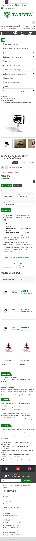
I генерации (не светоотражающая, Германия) (8, 196)
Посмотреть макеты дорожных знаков (16, 257)
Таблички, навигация (12, 65)
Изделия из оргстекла (13, 57)
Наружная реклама (12, 44)
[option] (18, 120)
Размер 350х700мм (15, 310)
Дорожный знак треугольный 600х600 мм (8, 361)
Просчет (18, 185)
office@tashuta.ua (15, 527)
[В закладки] (2, 167)
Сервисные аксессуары (13, 70)
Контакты (7, 496)
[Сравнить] (6, 167)
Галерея (7, 503)
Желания (30, 34)
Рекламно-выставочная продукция (17, 48)
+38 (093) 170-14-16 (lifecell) (27, 29)
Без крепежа (23, 196)
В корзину (7, 185)
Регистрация (8, 513)
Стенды (8, 61)
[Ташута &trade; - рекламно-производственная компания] (18, 15)
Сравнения (21, 34)
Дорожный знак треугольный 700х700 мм (26, 361)
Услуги (7, 87)
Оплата (7, 499)
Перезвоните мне (9, 8)
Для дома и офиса (11, 53)
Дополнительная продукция (15, 91)
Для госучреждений (12, 82)
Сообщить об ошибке (11, 515)
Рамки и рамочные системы (15, 74)
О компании (8, 494)
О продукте (6, 210)
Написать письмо (22, 5)
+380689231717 (15, 535)
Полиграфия (9, 78)
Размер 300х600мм (8, 204)
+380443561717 (13, 532)
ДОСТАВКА (8, 501)
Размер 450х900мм (15, 329)
